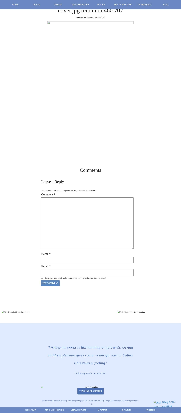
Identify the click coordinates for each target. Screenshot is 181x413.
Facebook (151, 410)
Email (46, 266)
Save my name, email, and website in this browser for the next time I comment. (75, 278)
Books (101, 4)
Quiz (166, 4)
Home (15, 4)
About (58, 4)
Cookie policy (30, 410)
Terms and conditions (54, 410)
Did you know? (80, 4)
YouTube (127, 410)
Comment (48, 194)
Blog (36, 4)
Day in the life (123, 4)
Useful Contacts (78, 410)
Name (46, 253)
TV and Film (144, 4)
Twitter (103, 410)
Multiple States (132, 401)
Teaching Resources (90, 391)
